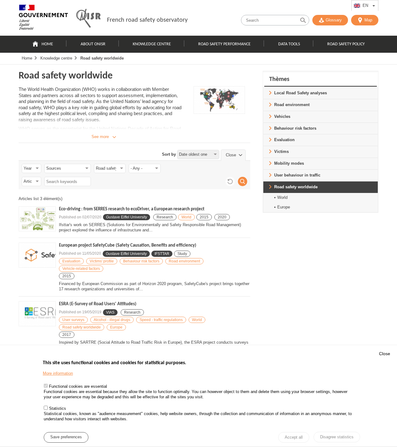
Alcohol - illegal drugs (112, 320)
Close (384, 353)
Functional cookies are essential (78, 386)
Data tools (289, 44)
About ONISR (93, 44)
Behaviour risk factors (141, 261)
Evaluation (71, 261)
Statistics (57, 408)
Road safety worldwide (102, 58)
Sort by (169, 154)
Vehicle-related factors (81, 268)
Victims (281, 151)
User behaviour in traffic (297, 175)
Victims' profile (102, 261)
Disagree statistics (337, 437)
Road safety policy (346, 44)
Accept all (294, 437)
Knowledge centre (152, 44)
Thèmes (279, 79)
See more (100, 136)
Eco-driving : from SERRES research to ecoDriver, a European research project (131, 209)
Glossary (334, 20)
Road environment (184, 261)
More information (58, 373)
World (186, 217)
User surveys (73, 320)
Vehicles (282, 116)
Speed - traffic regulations (161, 320)
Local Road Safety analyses (300, 93)
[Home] (43, 19)
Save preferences (66, 437)
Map (368, 20)
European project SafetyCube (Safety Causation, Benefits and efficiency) (127, 245)
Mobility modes (289, 163)
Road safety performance (224, 44)
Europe (116, 327)
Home (47, 44)
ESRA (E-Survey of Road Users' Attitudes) (97, 304)
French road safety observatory (147, 20)
